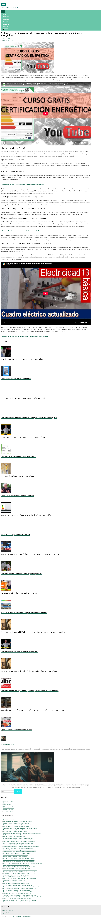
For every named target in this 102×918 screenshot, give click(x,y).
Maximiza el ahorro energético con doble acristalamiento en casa (19, 830)
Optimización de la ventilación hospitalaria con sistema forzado (18, 873)
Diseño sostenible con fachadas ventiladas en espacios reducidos (19, 867)
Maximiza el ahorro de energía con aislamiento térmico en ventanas (19, 878)
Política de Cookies (8, 914)
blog (4, 803)
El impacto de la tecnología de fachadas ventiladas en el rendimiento (20, 888)
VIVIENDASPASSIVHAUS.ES (9, 7)
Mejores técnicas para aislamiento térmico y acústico (16, 823)
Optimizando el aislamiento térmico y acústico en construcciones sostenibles (22, 833)
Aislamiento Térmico (8, 801)
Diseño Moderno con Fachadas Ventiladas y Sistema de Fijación (19, 872)
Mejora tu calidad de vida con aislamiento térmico (15, 831)
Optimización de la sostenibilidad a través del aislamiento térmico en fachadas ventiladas (25, 897)
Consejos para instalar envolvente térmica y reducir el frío (17, 893)
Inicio (4, 14)
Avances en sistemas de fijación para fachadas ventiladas (17, 885)
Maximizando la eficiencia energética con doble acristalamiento (18, 860)
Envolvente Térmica (8, 40)
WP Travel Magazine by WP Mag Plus (22, 916)
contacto (5, 28)
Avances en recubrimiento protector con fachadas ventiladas (18, 848)
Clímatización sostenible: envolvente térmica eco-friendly (17, 868)
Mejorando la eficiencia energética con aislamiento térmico (17, 821)
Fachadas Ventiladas (8, 808)
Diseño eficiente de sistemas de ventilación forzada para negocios (19, 900)
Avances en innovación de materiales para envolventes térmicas (19, 840)
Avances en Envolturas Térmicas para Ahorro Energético (17, 853)
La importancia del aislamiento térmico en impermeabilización (18, 838)
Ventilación (6, 24)
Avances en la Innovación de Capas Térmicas (14, 845)
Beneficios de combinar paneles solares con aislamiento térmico (19, 858)
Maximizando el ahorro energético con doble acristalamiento (18, 843)
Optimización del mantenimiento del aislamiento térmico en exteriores (20, 828)
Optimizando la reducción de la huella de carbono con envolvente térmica (21, 846)
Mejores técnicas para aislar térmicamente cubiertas (16, 826)
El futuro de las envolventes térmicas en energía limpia (16, 890)
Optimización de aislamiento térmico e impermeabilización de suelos (20, 870)
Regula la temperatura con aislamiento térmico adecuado (17, 825)
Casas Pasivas (7, 18)
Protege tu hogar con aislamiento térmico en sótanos (16, 865)
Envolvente (6, 19)
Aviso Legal (6, 912)
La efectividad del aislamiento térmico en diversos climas (17, 835)
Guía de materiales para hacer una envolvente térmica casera (18, 882)
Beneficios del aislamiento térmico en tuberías (14, 836)
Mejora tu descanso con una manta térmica (14, 880)
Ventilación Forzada (8, 811)
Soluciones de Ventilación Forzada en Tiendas (14, 877)
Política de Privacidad (8, 910)
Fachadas (5, 21)
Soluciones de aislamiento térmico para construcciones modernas (19, 850)
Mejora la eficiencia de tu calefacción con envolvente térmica (18, 902)
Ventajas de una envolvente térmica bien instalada (15, 855)
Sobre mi (5, 26)
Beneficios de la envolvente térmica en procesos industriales (18, 892)
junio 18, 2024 (6, 39)
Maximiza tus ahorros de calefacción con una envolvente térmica (19, 862)
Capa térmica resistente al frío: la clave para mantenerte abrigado (19, 841)
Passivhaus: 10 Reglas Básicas (11, 820)
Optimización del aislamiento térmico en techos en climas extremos (19, 851)
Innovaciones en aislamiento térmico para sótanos (15, 857)
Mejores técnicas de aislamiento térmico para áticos (16, 883)
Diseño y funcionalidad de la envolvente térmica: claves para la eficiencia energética (23, 863)
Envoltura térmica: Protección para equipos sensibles (16, 875)
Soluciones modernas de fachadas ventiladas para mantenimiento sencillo (21, 887)
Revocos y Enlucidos (8, 23)
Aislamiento (6, 16)
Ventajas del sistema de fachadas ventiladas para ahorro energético (19, 895)
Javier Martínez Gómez (7, 744)
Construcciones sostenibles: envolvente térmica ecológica (17, 898)
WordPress (9, 916)
